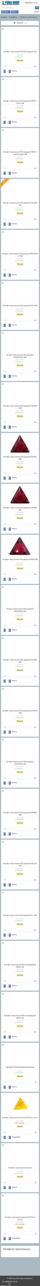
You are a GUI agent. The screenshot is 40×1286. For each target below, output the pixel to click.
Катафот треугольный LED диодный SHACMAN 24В (20, 763)
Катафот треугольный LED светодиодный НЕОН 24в (20, 1017)
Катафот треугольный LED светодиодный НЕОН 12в (20, 966)
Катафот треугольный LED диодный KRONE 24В (20, 509)
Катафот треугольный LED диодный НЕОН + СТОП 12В (20, 102)
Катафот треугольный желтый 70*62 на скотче (20, 1117)
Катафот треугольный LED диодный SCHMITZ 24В (20, 712)
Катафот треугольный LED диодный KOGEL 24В (20, 458)
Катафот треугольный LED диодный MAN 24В (20, 559)
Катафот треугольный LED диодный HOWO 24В (20, 407)
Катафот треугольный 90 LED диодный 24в (20, 51)
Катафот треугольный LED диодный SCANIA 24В (20, 661)
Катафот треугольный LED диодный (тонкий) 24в (20, 204)
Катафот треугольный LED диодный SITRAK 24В (20, 814)
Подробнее (16, 1137)
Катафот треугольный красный (20, 1168)
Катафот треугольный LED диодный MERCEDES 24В (20, 610)
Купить (14, 71)
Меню (14, 12)
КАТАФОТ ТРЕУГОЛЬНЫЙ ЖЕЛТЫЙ (20, 1067)
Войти (36, 12)
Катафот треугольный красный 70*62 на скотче (20, 1218)
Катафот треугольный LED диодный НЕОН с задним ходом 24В (20, 153)
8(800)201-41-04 (11, 1281)
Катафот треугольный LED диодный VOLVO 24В (20, 865)
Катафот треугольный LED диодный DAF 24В (20, 305)
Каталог (6, 12)
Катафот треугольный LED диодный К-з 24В (20, 915)
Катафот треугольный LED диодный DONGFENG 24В (20, 356)
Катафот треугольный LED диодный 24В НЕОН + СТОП (20, 255)
